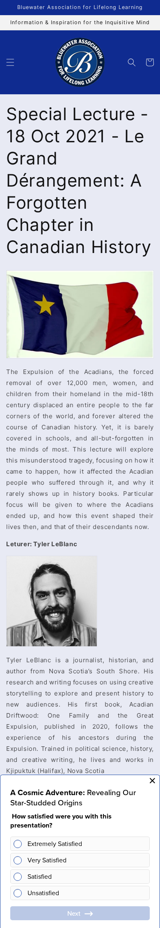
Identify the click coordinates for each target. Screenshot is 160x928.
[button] (10, 62)
